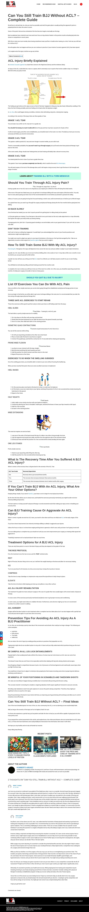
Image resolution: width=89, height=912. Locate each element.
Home (38, 4)
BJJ (36, 259)
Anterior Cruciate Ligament (17, 64)
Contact (60, 901)
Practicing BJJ (12, 249)
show (20, 56)
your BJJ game (35, 240)
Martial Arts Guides (64, 4)
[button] (81, 4)
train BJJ (30, 493)
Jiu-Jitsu (11, 112)
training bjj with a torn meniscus (51, 176)
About (81, 901)
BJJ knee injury (61, 163)
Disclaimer (74, 901)
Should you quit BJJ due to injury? (44, 277)
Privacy (66, 901)
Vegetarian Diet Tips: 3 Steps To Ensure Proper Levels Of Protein (19, 755)
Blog (75, 4)
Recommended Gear (49, 4)
